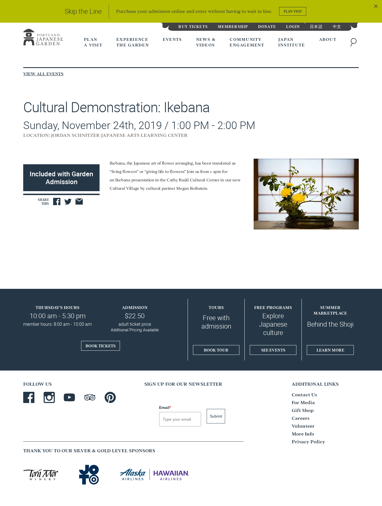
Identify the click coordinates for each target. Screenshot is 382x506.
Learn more (330, 349)
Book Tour (216, 349)
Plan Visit (293, 11)
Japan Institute (291, 41)
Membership (233, 26)
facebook (28, 397)
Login (293, 26)
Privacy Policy (308, 441)
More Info (303, 433)
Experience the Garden (132, 41)
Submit (216, 416)
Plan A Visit (93, 41)
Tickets (192, 26)
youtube (69, 397)
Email (165, 407)
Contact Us (304, 394)
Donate (267, 26)
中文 (337, 26)
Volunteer (303, 425)
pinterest (110, 397)
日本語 (316, 26)
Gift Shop (303, 410)
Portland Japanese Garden (43, 38)
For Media (303, 402)
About (327, 39)
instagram (49, 397)
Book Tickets (100, 345)
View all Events (43, 73)
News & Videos (206, 41)
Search (354, 42)
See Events (273, 349)
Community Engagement (247, 41)
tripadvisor (89, 397)
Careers (301, 418)
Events (172, 39)
